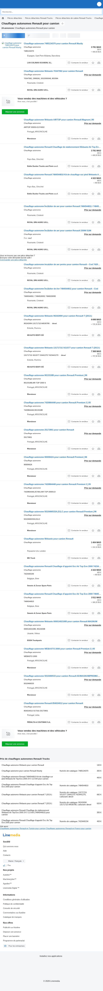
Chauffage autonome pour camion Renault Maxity (22, 771)
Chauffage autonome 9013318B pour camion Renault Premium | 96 (55, 375)
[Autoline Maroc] (16, 4)
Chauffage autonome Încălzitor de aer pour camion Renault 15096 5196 (57, 231)
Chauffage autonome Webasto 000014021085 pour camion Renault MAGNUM (60, 621)
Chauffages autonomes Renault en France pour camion (68, 828)
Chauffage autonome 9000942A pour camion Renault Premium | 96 (55, 457)
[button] (99, 4)
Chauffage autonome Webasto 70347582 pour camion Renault (53, 71)
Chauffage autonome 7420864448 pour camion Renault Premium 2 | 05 (57, 484)
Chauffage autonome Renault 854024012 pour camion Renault (53, 703)
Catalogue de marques (12, 917)
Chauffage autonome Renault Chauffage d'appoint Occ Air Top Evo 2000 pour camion (27, 785)
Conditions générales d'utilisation (16, 899)
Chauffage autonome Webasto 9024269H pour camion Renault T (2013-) (58, 316)
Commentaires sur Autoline (14, 913)
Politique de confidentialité (13, 904)
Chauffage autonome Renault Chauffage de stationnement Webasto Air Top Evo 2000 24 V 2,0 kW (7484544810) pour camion (26, 812)
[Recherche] (99, 11)
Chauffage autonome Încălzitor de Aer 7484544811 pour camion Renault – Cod (61, 289)
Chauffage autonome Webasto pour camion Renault (48, 539)
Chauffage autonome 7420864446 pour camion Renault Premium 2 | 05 (57, 403)
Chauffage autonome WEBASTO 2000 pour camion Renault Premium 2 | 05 (59, 649)
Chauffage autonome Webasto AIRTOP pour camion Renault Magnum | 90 (59, 120)
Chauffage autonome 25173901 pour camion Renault (49, 430)
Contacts (6, 855)
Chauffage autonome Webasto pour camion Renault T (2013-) (27, 794)
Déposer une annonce (14, 112)
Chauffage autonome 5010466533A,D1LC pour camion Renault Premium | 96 (60, 512)
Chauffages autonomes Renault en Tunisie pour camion (23, 828)
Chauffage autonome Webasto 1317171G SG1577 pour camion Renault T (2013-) (62, 348)
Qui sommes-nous (10, 846)
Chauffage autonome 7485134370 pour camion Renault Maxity (53, 43)
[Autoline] (3, 18)
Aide (5, 851)
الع (4, 865)
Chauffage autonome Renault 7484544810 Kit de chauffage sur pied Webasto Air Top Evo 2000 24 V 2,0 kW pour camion (27, 778)
